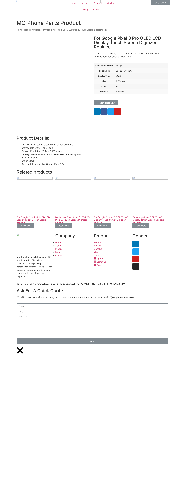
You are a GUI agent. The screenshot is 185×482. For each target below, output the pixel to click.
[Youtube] (135, 259)
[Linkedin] (97, 111)
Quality (110, 3)
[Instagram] (135, 266)
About (85, 3)
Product (98, 3)
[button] (160, 2)
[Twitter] (135, 251)
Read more (25, 225)
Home (74, 3)
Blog (85, 9)
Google (36, 30)
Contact (97, 9)
